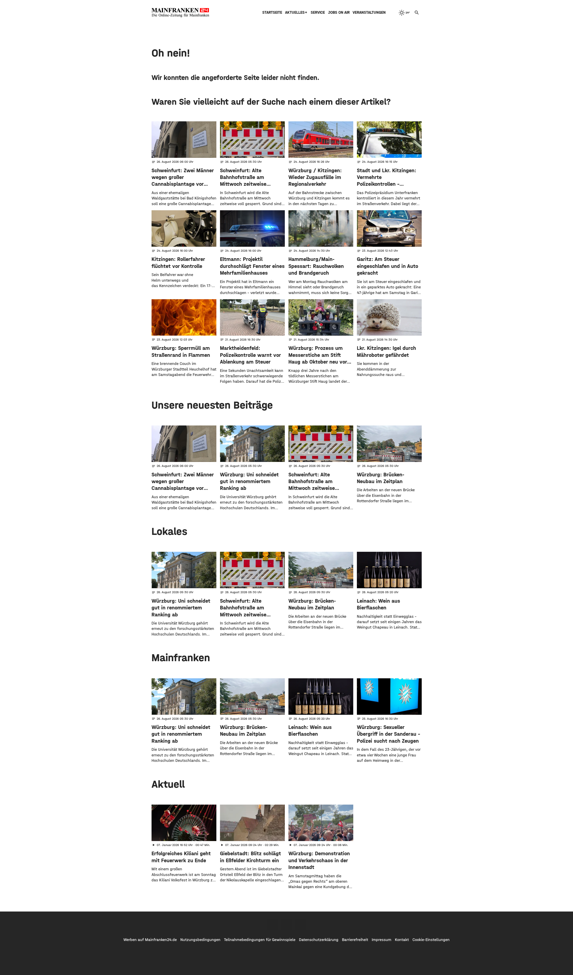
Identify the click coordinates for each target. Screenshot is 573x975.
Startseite (272, 12)
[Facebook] (272, 924)
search (416, 12)
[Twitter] (286, 924)
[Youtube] (300, 924)
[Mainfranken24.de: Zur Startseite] (180, 12)
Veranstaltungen (369, 12)
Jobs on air (339, 12)
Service (318, 12)
